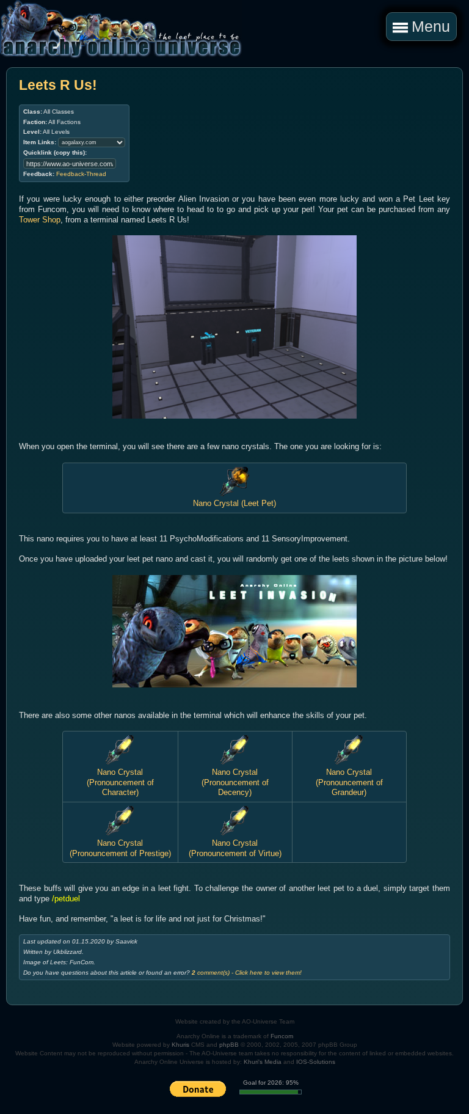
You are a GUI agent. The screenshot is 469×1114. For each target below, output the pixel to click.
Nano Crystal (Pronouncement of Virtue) (235, 847)
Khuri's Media (263, 1061)
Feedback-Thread (81, 173)
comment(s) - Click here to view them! (247, 972)
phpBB (229, 1044)
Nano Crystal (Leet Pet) (234, 503)
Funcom (282, 1036)
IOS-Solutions (315, 1061)
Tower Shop (39, 219)
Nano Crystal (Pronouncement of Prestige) (120, 847)
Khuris (180, 1044)
